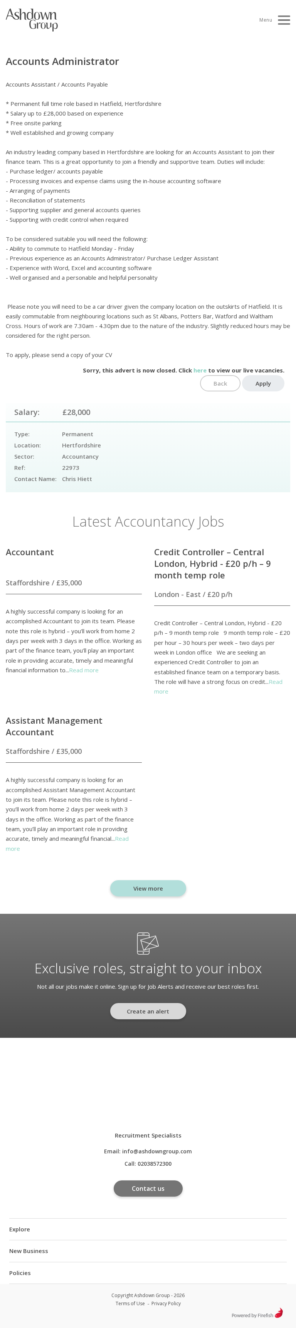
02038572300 (155, 1163)
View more (148, 888)
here (200, 370)
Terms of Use (130, 1303)
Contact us (148, 1188)
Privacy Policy (166, 1303)
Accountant (30, 552)
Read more (84, 670)
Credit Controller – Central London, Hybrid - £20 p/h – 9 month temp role (212, 563)
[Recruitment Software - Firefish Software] (257, 1315)
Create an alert (148, 1011)
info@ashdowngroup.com (157, 1151)
